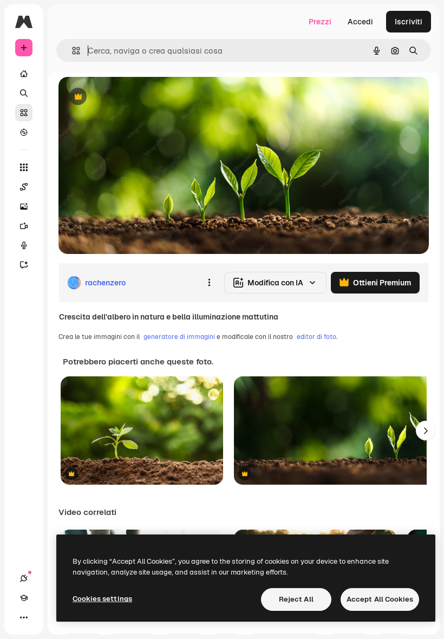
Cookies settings (102, 598)
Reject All (296, 599)
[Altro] (23, 617)
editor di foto (316, 336)
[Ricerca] (23, 93)
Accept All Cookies (380, 599)
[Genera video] (23, 225)
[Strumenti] (23, 167)
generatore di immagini (179, 336)
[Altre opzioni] (209, 283)
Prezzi (320, 22)
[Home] (23, 73)
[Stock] (23, 112)
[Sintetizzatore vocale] (23, 245)
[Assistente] (23, 264)
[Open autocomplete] (72, 51)
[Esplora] (23, 132)
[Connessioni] (23, 578)
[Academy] (23, 598)
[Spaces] (23, 186)
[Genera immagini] (23, 206)
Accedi (360, 22)
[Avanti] (425, 430)
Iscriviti (408, 22)
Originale (130, 97)
